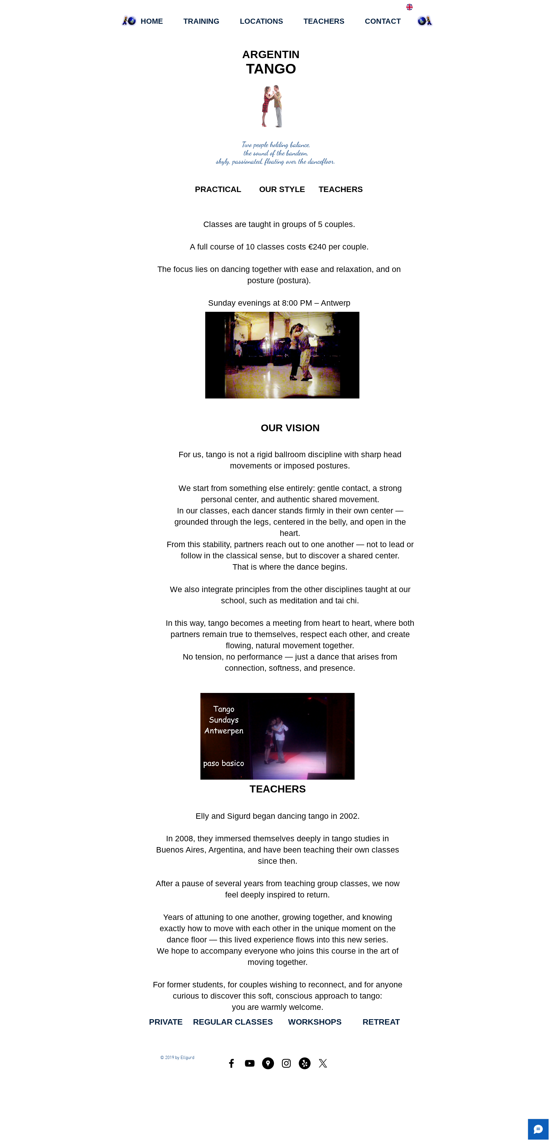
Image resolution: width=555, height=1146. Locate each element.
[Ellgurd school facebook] (231, 1063)
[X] (323, 1063)
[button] (270, 129)
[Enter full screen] (351, 390)
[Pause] (213, 390)
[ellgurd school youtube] (250, 1063)
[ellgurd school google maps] (268, 1063)
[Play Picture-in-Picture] (340, 390)
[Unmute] (224, 390)
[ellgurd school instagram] (286, 1063)
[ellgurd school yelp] (305, 1063)
